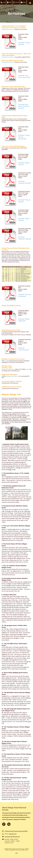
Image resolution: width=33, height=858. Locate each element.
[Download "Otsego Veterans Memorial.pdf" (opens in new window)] (9, 133)
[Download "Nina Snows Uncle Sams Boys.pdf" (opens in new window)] (9, 103)
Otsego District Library (8, 62)
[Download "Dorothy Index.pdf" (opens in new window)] (9, 41)
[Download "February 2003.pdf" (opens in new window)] (9, 198)
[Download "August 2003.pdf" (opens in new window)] (9, 216)
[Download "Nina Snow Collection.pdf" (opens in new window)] (9, 73)
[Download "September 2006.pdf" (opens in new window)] (9, 235)
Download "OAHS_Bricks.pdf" (23, 349)
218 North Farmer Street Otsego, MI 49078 (16, 831)
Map (10, 2)
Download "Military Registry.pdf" (24, 320)
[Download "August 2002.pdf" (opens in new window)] (9, 161)
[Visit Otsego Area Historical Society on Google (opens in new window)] (8, 824)
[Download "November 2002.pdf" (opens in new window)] (9, 179)
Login (16, 853)
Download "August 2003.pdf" (23, 219)
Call (4, 2)
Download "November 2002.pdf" (24, 182)
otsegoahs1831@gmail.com (12, 836)
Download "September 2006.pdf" (24, 238)
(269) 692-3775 (12, 834)
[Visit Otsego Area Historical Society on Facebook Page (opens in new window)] (3, 824)
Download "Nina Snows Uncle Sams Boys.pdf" (23, 106)
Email (24, 2)
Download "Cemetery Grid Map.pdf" (24, 295)
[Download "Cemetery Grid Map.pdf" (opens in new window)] (9, 292)
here (5, 361)
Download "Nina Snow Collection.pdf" (24, 76)
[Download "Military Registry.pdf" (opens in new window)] (9, 317)
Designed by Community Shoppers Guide (19, 850)
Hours (17, 2)
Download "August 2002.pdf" (23, 163)
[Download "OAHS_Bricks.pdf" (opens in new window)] (9, 346)
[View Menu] (30, 3)
